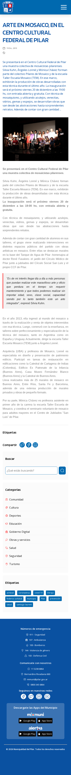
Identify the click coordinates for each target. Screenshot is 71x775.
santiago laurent (24, 604)
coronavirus (24, 592)
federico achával (14, 598)
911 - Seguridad (37, 634)
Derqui (50, 592)
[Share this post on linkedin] (35, 444)
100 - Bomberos (37, 645)
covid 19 (38, 592)
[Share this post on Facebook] (28, 444)
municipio (31, 598)
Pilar (43, 598)
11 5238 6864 (37, 668)
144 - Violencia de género (37, 650)
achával (10, 592)
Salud (9, 604)
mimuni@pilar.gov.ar (37, 679)
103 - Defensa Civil (37, 655)
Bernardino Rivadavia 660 (37, 674)
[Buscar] (62, 470)
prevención (55, 598)
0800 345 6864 (37, 684)
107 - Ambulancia (37, 639)
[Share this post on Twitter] (22, 444)
